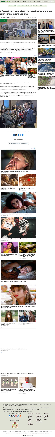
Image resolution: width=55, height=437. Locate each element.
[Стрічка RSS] (47, 1)
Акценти (30, 415)
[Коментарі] (35, 17)
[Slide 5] (18, 126)
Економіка (24, 1)
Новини (45, 5)
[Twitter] (28, 17)
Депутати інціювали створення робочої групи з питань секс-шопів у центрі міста (46, 31)
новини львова (26, 130)
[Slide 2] (12, 126)
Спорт (33, 1)
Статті (41, 5)
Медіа (29, 419)
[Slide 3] (14, 126)
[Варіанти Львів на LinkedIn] (41, 1)
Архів (29, 422)
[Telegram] (32, 17)
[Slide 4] (16, 126)
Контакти (38, 417)
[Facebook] (26, 17)
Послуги (38, 413)
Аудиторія (30, 424)
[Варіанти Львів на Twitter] (39, 1)
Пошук (29, 423)
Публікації (30, 413)
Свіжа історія (35, 5)
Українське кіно (29, 5)
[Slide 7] (22, 126)
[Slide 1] (10, 126)
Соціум (29, 1)
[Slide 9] (26, 126)
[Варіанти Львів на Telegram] (45, 1)
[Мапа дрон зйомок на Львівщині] (15, 425)
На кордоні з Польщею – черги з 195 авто (46, 46)
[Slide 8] (24, 126)
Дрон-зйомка (39, 415)
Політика (13, 1)
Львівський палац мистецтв (19, 130)
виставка (11, 130)
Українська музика (20, 5)
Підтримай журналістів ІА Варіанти (18, 143)
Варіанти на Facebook (18, 139)
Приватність (39, 422)
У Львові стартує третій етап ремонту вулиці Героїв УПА (45, 60)
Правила (38, 420)
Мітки (29, 420)
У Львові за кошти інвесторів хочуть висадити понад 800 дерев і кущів (46, 88)
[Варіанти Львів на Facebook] (38, 1)
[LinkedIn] (30, 17)
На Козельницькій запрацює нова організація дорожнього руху (46, 74)
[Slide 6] (20, 126)
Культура (19, 1)
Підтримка (38, 416)
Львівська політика (12, 5)
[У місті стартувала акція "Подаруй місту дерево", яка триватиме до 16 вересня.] (46, 81)
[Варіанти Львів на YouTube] (43, 1)
